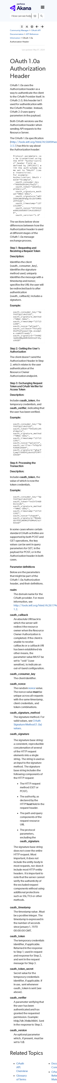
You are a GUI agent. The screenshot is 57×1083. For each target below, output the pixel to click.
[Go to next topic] (42, 27)
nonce (31, 688)
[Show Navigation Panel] (42, 7)
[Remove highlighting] (27, 27)
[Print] (32, 27)
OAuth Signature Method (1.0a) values (28, 724)
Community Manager (19, 30)
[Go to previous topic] (37, 27)
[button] (34, 15)
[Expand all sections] (22, 27)
